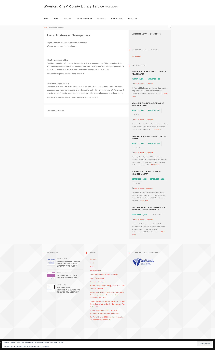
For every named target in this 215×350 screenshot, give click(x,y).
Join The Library (95, 270)
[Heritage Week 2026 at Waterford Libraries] (51, 275)
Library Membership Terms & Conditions (104, 274)
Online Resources (84, 18)
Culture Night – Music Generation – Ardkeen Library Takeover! (149, 209)
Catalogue (132, 18)
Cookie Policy (44, 346)
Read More (158, 129)
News (56, 18)
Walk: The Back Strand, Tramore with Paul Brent (148, 104)
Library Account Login (97, 278)
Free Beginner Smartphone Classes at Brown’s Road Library (68, 290)
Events (92, 263)
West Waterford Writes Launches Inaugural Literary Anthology (68, 264)
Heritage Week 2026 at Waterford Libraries (67, 276)
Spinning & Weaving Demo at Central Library (149, 137)
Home (46, 18)
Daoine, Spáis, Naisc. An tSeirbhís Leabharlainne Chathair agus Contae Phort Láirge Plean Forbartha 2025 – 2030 (107, 294)
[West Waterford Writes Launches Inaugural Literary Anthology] (51, 261)
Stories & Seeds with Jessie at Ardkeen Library (146, 173)
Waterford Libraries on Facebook (146, 34)
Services (67, 18)
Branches (101, 18)
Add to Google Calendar (143, 83)
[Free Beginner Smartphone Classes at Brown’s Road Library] (51, 288)
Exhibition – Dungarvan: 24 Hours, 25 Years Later (149, 73)
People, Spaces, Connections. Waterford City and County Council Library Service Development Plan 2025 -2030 (107, 304)
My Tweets (136, 56)
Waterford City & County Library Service (74, 6)
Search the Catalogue (97, 282)
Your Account (117, 18)
